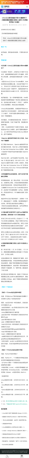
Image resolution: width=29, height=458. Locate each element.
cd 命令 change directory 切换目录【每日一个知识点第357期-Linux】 (15, 430)
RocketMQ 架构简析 (7, 444)
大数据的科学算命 (7, 423)
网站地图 (25, 452)
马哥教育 (14, 450)
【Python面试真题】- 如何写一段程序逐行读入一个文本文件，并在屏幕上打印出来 (15, 420)
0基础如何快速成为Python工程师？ (11, 434)
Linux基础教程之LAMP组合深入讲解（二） (13, 427)
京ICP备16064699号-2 (9, 452)
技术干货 (6, 24)
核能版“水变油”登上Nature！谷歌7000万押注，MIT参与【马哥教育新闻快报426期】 (15, 416)
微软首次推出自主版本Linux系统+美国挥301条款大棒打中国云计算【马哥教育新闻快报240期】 (15, 437)
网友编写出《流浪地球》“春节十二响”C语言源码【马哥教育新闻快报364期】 (15, 441)
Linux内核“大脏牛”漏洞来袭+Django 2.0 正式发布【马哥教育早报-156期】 (15, 413)
